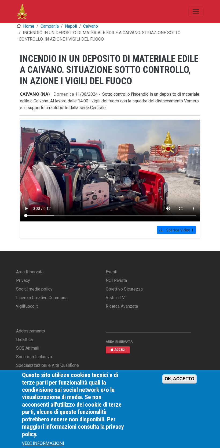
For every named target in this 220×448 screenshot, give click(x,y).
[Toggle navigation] (195, 11)
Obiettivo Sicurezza (124, 289)
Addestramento (30, 331)
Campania (50, 26)
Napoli (71, 26)
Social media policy (34, 289)
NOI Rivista (116, 280)
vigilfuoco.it (27, 306)
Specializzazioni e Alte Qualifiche (47, 365)
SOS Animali (27, 348)
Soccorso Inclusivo (34, 356)
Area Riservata (29, 271)
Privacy (23, 280)
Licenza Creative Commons (42, 297)
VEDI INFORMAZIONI (43, 443)
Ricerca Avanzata (122, 306)
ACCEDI (119, 350)
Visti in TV (115, 297)
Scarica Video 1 (179, 229)
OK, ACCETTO (179, 379)
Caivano (90, 26)
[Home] (22, 11)
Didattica (24, 339)
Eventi (111, 271)
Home (28, 26)
